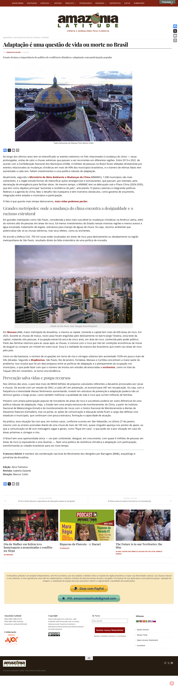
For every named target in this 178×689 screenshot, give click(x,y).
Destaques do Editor (23, 37)
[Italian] (147, 621)
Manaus (12, 332)
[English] (140, 621)
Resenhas (100, 3)
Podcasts (69, 3)
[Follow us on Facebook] (172, 663)
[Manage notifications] (172, 683)
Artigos (58, 3)
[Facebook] (175, 26)
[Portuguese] (137, 621)
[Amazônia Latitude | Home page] (88, 20)
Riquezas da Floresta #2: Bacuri (80, 544)
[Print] (175, 40)
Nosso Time (142, 635)
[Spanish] (144, 621)
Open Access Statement (147, 640)
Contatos (141, 645)
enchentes (109, 367)
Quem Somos (17, 3)
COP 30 (127, 3)
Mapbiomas (38, 359)
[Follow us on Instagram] (165, 663)
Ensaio (37, 37)
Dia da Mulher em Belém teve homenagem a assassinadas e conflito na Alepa (28, 547)
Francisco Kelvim (13, 52)
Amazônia (7, 37)
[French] (151, 621)
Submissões (139, 3)
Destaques (32, 3)
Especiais (45, 3)
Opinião (45, 37)
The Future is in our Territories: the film (139, 545)
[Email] (175, 35)
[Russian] (154, 621)
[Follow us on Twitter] (168, 663)
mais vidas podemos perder (71, 201)
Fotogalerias (85, 3)
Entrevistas (115, 3)
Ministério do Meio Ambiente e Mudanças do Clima (59, 177)
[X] (175, 31)
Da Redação (8, 555)
